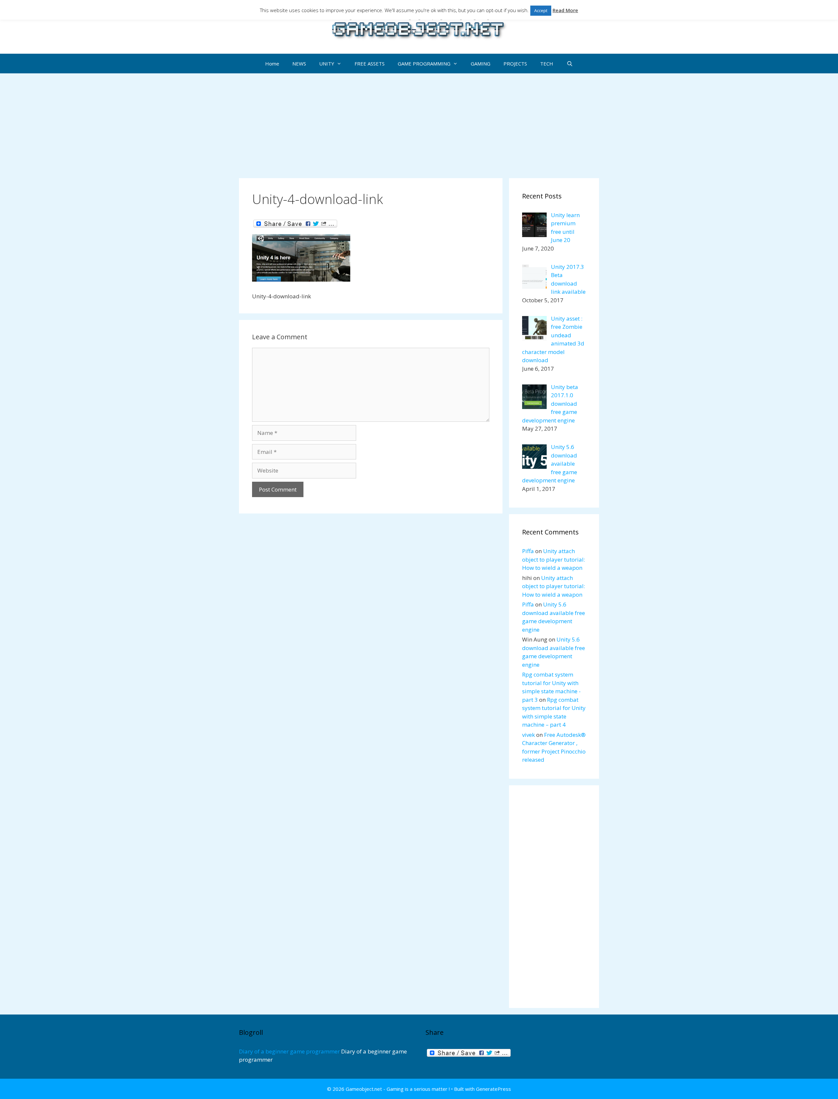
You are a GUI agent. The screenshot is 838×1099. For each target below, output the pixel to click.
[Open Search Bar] (569, 63)
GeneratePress (493, 1089)
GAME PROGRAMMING (424, 63)
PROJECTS (515, 63)
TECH (546, 63)
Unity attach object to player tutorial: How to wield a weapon (553, 559)
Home (272, 63)
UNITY (326, 63)
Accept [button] (540, 10)
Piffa (528, 551)
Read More (565, 10)
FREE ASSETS (370, 63)
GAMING (480, 63)
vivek (528, 734)
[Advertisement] (419, 122)
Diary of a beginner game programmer (289, 1051)
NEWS (299, 63)
